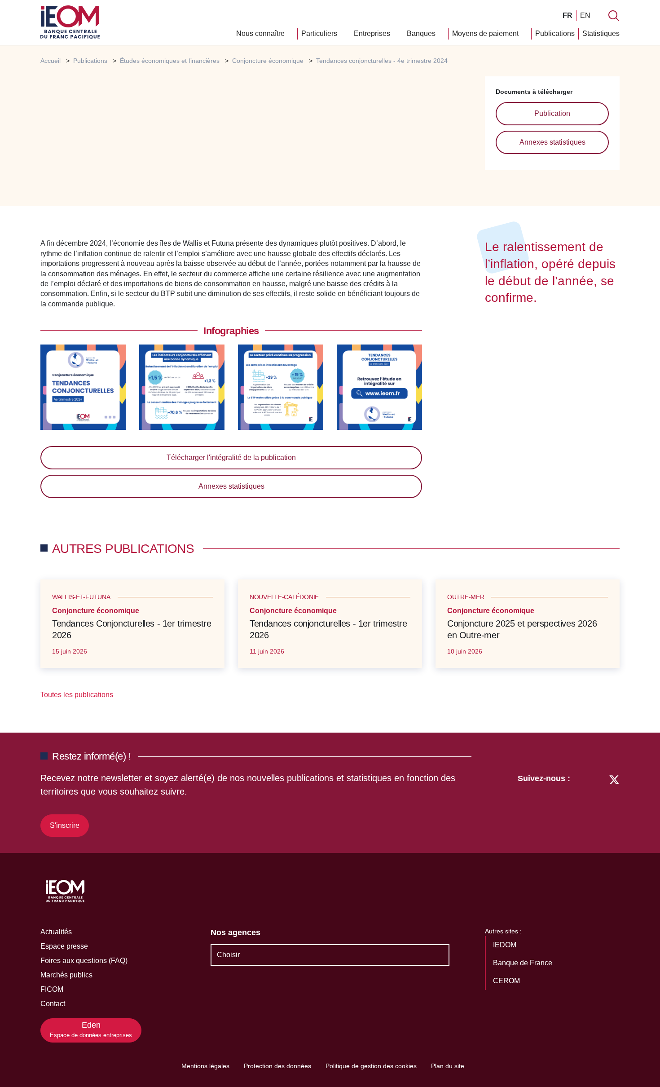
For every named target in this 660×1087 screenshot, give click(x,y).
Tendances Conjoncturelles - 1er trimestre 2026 (131, 629)
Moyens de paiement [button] (486, 33)
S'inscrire (64, 825)
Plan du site (447, 1065)
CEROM (507, 981)
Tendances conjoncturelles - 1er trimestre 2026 (328, 629)
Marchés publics (66, 975)
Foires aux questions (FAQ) (84, 960)
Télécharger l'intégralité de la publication (231, 457)
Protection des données (277, 1065)
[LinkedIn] (581, 803)
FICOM (51, 989)
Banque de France (523, 963)
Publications (555, 33)
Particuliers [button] (320, 33)
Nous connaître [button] (261, 33)
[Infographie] (83, 386)
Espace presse (64, 946)
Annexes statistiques (552, 142)
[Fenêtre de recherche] (613, 15)
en (585, 15)
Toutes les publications (77, 694)
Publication (552, 113)
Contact (52, 1003)
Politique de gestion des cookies (371, 1065)
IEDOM (505, 945)
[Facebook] (597, 803)
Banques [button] (422, 33)
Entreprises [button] (373, 33)
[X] (614, 803)
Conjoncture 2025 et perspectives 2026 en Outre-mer (522, 629)
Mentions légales (205, 1065)
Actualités (56, 932)
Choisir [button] (228, 955)
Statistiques (601, 33)
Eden (91, 1030)
